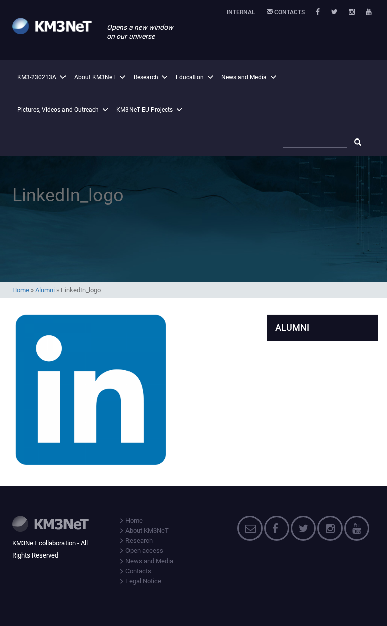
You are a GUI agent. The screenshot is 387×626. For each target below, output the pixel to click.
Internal (241, 12)
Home (20, 290)
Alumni (45, 290)
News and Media (244, 77)
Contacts (289, 12)
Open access (143, 550)
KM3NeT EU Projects (144, 109)
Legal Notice (142, 581)
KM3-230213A (36, 77)
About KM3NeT (95, 77)
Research (146, 77)
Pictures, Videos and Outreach (58, 109)
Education (190, 77)
